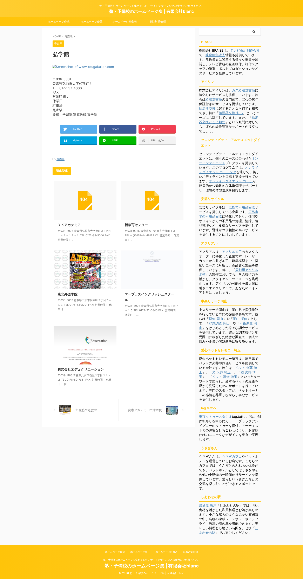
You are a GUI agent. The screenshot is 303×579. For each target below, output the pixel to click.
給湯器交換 (214, 99)
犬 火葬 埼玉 (221, 372)
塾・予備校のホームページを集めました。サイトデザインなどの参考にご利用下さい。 (151, 559)
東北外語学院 (68, 294)
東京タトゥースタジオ (215, 416)
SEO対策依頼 (158, 21)
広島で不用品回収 (242, 207)
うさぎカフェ (232, 456)
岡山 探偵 (240, 319)
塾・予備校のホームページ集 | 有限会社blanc (151, 11)
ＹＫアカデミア (69, 225)
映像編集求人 (215, 55)
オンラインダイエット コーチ (231, 181)
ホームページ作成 (58, 21)
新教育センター (136, 225)
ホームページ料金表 (125, 21)
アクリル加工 (232, 252)
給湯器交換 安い (231, 113)
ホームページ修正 (91, 21)
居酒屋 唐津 (207, 505)
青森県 (60, 159)
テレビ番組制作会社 (245, 50)
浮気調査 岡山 (219, 323)
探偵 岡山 (216, 319)
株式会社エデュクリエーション (81, 369)
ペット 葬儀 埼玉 (224, 377)
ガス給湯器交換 (243, 90)
